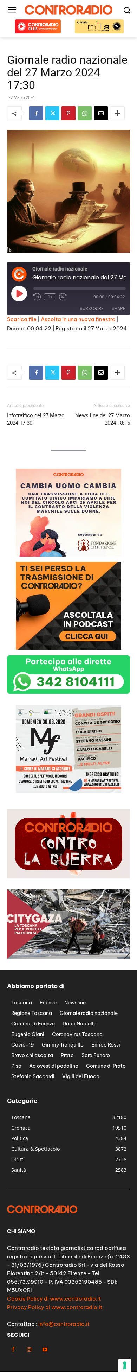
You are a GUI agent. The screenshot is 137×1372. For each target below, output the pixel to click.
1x (50, 296)
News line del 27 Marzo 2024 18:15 (102, 419)
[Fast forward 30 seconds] (63, 297)
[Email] (101, 113)
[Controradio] (68, 10)
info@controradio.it (64, 1324)
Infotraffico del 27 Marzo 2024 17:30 (36, 419)
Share (118, 308)
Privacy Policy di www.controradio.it (54, 1307)
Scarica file (22, 319)
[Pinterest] (68, 113)
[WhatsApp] (85, 113)
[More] (117, 113)
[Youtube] (45, 1350)
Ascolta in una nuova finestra (78, 319)
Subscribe (91, 308)
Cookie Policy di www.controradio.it (54, 1298)
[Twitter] (52, 113)
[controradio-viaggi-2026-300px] (68, 554)
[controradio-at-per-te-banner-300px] (68, 647)
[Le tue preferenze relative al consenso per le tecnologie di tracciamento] (124, 1365)
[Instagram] (29, 1350)
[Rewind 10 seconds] (37, 297)
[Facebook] (36, 113)
